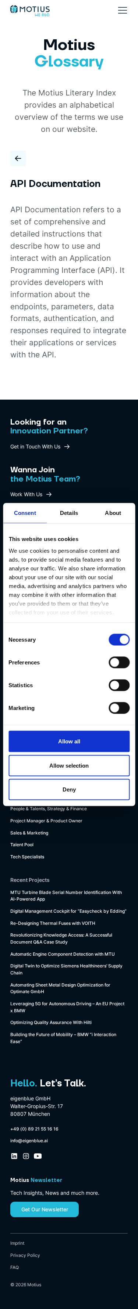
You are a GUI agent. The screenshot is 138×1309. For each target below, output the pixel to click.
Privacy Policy (25, 1255)
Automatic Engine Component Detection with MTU (62, 954)
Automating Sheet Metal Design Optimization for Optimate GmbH (60, 988)
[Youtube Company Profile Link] (38, 1156)
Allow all (69, 741)
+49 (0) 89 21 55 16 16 (34, 1129)
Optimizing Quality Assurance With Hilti (51, 1022)
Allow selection (69, 765)
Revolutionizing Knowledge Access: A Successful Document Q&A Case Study (61, 938)
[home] (29, 8)
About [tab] (113, 513)
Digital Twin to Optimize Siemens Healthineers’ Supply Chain (66, 969)
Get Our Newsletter (44, 1209)
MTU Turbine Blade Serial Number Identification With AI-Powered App (66, 896)
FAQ (14, 1267)
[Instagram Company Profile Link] (26, 1156)
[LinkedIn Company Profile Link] (14, 1156)
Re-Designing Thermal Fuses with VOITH (52, 923)
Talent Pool (21, 844)
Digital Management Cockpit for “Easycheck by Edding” (68, 911)
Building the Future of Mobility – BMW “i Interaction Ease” (63, 1038)
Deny (69, 789)
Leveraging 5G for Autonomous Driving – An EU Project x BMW (67, 1007)
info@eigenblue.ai (29, 1140)
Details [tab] (69, 513)
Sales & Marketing (29, 833)
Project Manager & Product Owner (46, 820)
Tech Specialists (27, 856)
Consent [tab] (25, 513)
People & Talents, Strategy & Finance (48, 808)
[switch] (119, 662)
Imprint (17, 1243)
